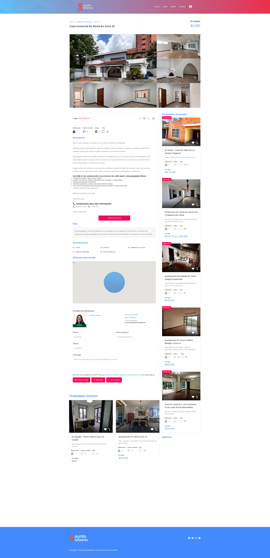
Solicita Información (114, 218)
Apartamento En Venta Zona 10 (133, 437)
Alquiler (173, 6)
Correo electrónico (122, 332)
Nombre (75, 332)
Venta (165, 6)
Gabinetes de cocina (138, 247)
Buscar (157, 6)
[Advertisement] (114, 495)
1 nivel (77, 247)
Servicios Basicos (109, 252)
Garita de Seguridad (82, 252)
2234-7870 (134, 315)
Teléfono (75, 343)
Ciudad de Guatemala (83, 22)
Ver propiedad (91, 426)
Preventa (182, 6)
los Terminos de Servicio (133, 375)
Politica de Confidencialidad (113, 375)
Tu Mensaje (77, 355)
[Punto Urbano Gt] (85, 10)
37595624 (132, 317)
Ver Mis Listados (95, 315)
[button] (114, 282)
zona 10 (97, 22)
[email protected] (80, 212)
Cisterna (106, 247)
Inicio (71, 22)
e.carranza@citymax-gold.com (135, 322)
